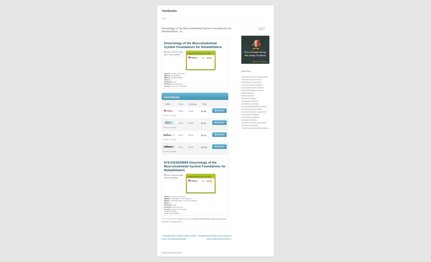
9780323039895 (215, 219)
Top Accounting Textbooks (250, 114)
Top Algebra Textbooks (249, 120)
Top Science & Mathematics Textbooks (254, 106)
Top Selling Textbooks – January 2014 (253, 122)
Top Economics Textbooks (250, 104)
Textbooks (169, 11)
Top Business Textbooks (249, 125)
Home (164, 19)
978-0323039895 (204, 219)
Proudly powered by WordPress (172, 252)
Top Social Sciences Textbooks (251, 85)
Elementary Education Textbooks (252, 90)
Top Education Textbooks (249, 101)
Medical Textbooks (247, 93)
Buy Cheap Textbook (219, 110)
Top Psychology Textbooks (250, 117)
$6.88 (209, 58)
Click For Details (170, 115)
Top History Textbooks (249, 98)
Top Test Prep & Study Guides (251, 109)
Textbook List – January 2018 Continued (254, 77)
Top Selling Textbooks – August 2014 (253, 112)
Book (180, 219)
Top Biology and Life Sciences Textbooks (255, 128)
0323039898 (194, 219)
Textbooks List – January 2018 (251, 79)
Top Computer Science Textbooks (252, 87)
